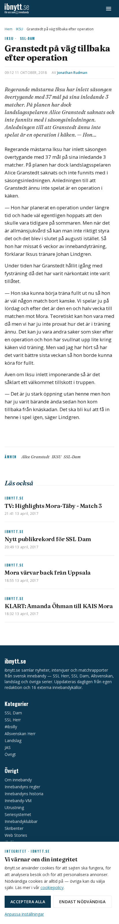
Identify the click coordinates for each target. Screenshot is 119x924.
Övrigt (10, 754)
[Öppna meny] (108, 8)
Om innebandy (18, 780)
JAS (8, 747)
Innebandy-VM (18, 800)
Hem (8, 29)
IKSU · (10, 38)
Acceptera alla (27, 901)
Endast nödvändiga (82, 901)
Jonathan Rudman (72, 72)
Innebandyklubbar (21, 821)
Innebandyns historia (24, 793)
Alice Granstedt (35, 456)
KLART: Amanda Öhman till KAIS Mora (59, 606)
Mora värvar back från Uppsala (48, 572)
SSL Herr (13, 719)
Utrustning (14, 807)
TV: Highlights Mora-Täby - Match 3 (53, 505)
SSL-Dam (27, 38)
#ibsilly (11, 726)
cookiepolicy (52, 887)
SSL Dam (13, 713)
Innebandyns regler (22, 786)
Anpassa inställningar (24, 914)
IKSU (19, 29)
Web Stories (16, 835)
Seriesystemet (18, 814)
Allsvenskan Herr (20, 733)
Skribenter (14, 828)
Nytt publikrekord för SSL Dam (48, 539)
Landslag (13, 740)
